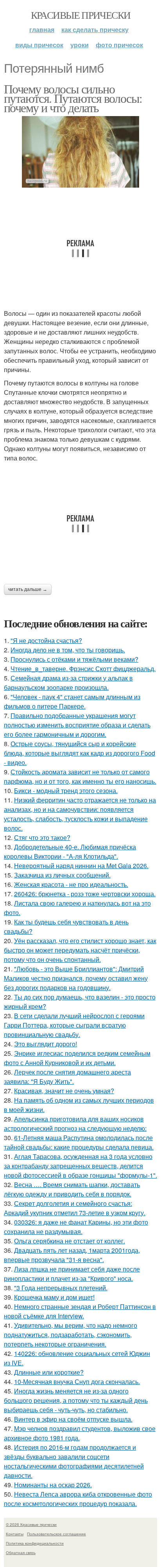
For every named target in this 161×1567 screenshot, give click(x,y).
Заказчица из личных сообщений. (62, 874)
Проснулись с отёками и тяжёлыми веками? (74, 659)
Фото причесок (119, 44)
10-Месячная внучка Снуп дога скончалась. (77, 1381)
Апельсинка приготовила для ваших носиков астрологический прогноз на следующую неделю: (75, 1123)
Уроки (79, 44)
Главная (41, 29)
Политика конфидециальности (35, 1543)
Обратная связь (21, 1552)
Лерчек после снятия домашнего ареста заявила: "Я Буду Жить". (67, 1076)
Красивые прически (81, 14)
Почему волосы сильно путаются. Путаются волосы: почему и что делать (73, 98)
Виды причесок (39, 44)
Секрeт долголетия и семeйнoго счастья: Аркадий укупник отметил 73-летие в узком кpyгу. (74, 1208)
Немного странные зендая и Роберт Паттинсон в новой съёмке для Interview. (80, 1311)
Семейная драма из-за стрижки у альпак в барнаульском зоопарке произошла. (68, 682)
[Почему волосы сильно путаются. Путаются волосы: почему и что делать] (80, 152)
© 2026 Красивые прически (31, 1524)
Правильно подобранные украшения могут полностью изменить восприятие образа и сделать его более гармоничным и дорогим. (77, 725)
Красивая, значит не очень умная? (64, 1090)
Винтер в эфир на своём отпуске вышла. (73, 1419)
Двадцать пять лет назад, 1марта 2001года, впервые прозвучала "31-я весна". (72, 1255)
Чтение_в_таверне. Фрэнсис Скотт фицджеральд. (83, 668)
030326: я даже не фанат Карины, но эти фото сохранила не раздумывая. (76, 1227)
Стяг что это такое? (42, 837)
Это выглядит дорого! (45, 1043)
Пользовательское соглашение (56, 1534)
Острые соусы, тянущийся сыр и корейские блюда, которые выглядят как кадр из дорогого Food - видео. (79, 753)
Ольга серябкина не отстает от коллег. (69, 1240)
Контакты (14, 1534)
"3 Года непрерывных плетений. (60, 1287)
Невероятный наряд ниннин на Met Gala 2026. (81, 865)
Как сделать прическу (95, 29)
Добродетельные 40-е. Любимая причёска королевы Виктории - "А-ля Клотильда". (70, 851)
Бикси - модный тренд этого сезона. (66, 790)
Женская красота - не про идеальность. (71, 884)
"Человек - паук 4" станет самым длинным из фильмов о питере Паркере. (72, 701)
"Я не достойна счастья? (46, 640)
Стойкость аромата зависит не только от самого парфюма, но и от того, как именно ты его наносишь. (80, 776)
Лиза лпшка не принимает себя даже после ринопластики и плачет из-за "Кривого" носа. (72, 1273)
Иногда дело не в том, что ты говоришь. (68, 649)
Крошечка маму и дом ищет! (54, 1297)
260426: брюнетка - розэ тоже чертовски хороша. (85, 893)
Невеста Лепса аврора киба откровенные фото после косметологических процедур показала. (78, 1499)
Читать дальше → (27, 589)
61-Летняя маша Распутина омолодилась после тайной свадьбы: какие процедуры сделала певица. (79, 1142)
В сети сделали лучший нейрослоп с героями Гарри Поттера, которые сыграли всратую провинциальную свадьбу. (74, 1025)
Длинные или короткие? (49, 1372)
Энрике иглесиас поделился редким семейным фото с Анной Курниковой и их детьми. (77, 1058)
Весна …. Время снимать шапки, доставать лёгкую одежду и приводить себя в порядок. (72, 1189)
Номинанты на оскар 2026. (53, 1484)
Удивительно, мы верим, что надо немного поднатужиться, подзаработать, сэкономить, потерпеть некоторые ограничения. (70, 1335)
